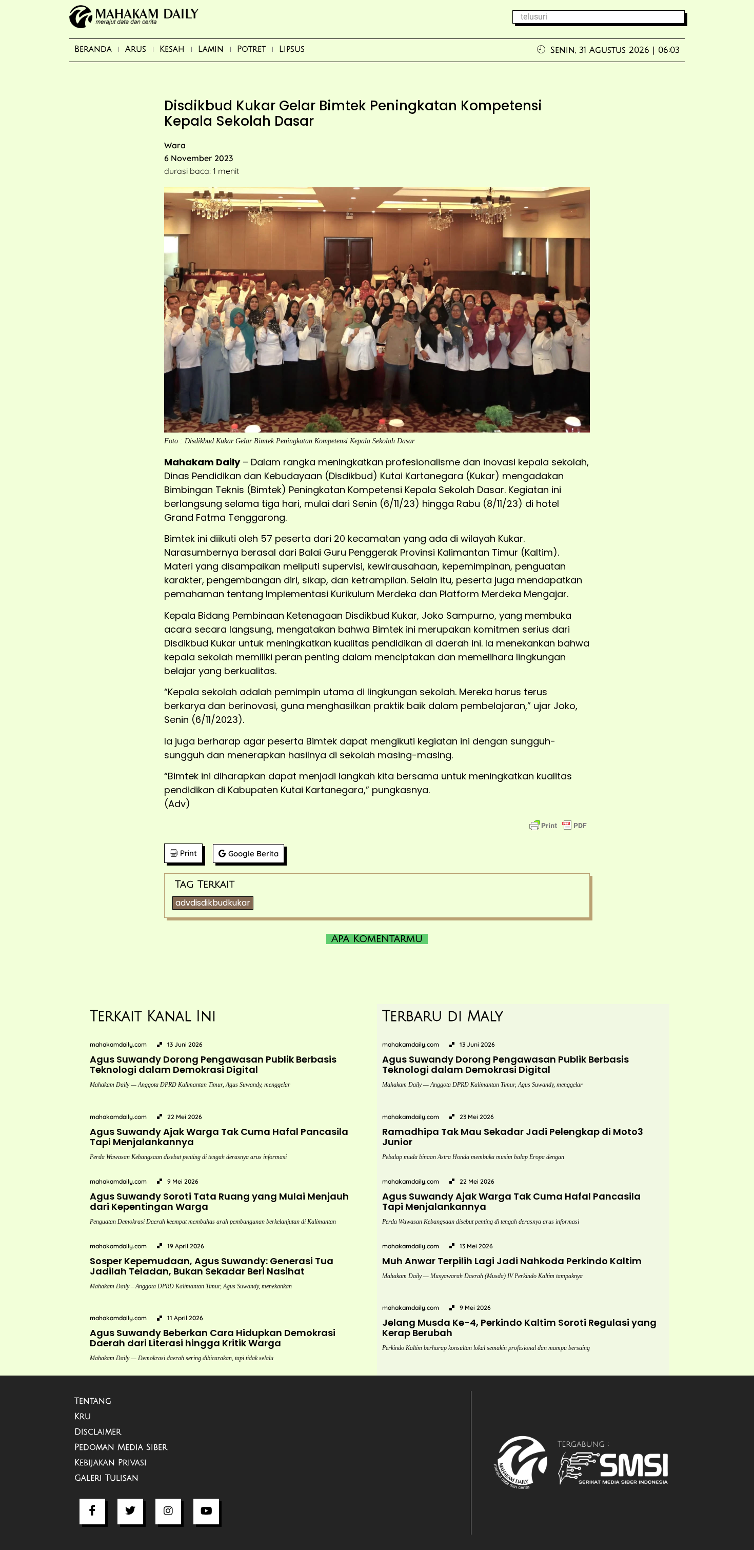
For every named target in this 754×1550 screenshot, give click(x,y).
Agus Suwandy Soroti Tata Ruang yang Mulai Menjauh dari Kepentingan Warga (219, 1201)
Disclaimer (97, 1432)
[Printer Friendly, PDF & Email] (558, 825)
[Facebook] (92, 1511)
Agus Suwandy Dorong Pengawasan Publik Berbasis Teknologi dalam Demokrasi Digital (213, 1064)
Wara (175, 145)
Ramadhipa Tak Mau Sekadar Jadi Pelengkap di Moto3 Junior (512, 1136)
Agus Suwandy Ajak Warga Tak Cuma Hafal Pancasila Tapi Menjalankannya (219, 1136)
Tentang (92, 1401)
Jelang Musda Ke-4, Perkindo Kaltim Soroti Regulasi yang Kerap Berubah (519, 1327)
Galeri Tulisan (106, 1478)
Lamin (211, 49)
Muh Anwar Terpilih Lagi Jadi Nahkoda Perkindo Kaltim (512, 1260)
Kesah (172, 49)
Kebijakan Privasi (110, 1462)
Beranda (93, 49)
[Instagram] (168, 1511)
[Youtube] (206, 1511)
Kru (82, 1416)
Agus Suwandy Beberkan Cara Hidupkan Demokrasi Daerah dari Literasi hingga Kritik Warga (212, 1337)
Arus (135, 49)
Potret (251, 49)
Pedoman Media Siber (120, 1447)
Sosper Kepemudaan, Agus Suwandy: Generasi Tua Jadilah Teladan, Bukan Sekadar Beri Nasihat (211, 1266)
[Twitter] (130, 1511)
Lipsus (292, 49)
